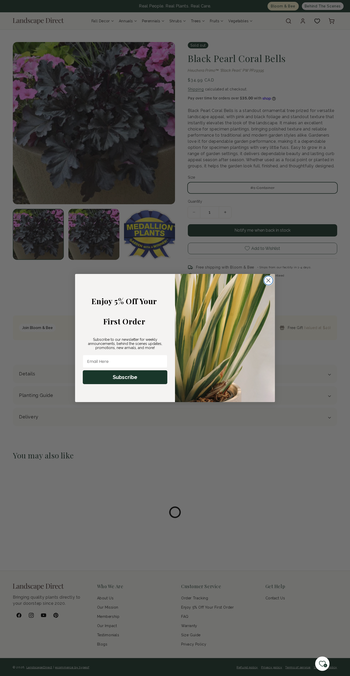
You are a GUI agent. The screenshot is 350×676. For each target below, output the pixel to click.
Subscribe (125, 377)
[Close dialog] (268, 280)
